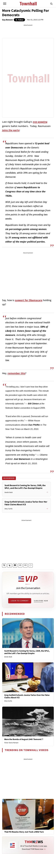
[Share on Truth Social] (9, 566)
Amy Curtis (8, 701)
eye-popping (40, 121)
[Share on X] (4, 566)
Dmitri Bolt (8, 657)
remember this (16, 373)
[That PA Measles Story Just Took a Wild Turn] (28, 814)
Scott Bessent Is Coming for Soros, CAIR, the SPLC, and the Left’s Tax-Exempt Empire (27, 652)
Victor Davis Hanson (11, 743)
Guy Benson (7, 19)
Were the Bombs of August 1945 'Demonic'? (23, 739)
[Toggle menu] (4, 3)
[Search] (51, 3)
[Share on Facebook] (15, 566)
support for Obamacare (28, 300)
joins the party (10, 130)
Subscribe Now (41, 601)
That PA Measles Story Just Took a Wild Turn (24, 832)
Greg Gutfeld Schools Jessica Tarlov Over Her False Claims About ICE (26, 696)
